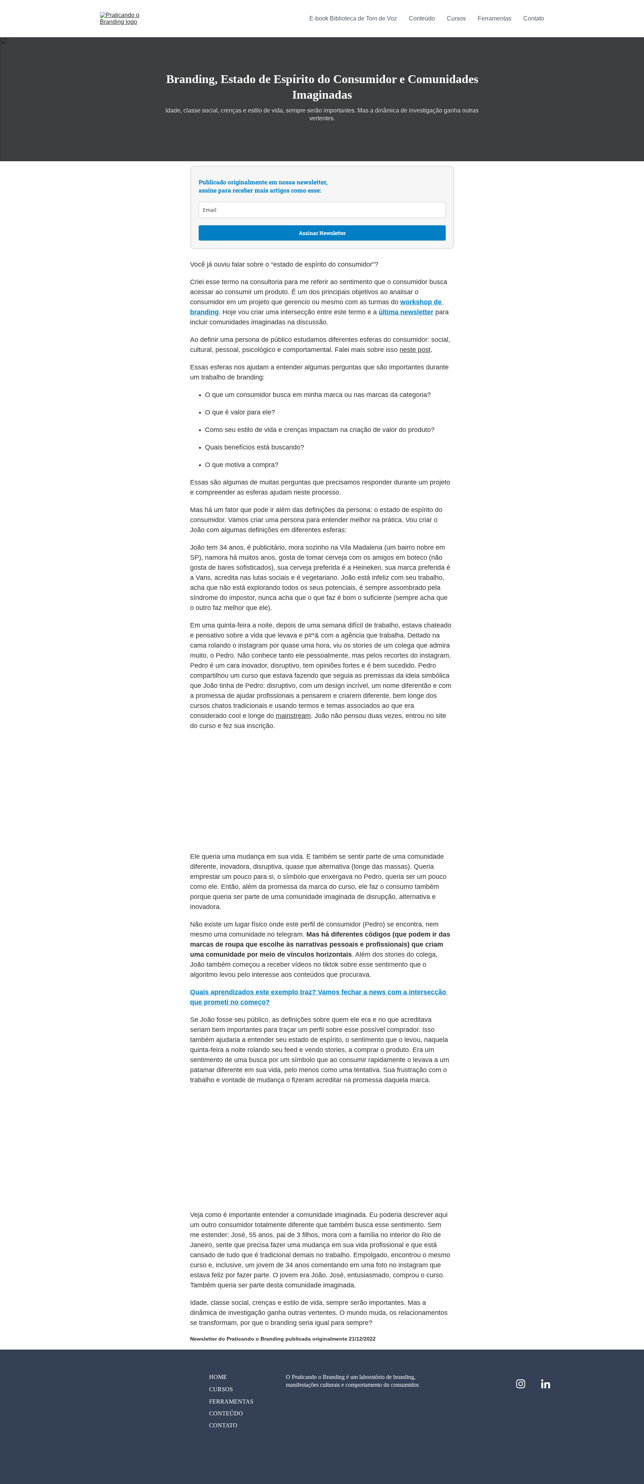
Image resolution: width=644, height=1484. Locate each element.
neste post (415, 349)
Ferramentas (494, 18)
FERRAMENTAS (231, 1401)
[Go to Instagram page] (524, 1383)
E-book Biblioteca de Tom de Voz (353, 18)
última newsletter (406, 312)
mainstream (293, 715)
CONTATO (223, 1425)
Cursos (456, 18)
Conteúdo (422, 18)
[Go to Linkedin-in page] (545, 1383)
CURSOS (221, 1389)
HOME (218, 1377)
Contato (533, 18)
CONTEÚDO (226, 1413)
